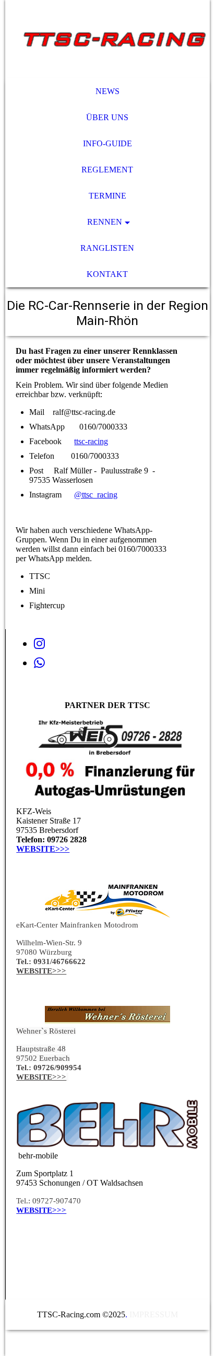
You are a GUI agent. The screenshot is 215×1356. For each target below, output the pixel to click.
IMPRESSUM (153, 1314)
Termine (107, 195)
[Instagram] (39, 644)
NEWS (107, 91)
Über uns (107, 117)
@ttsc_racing (95, 494)
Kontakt (107, 274)
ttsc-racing (91, 441)
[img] (107, 39)
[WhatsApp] (39, 663)
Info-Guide (107, 143)
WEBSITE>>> (42, 848)
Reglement (107, 169)
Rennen (104, 221)
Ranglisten (107, 248)
